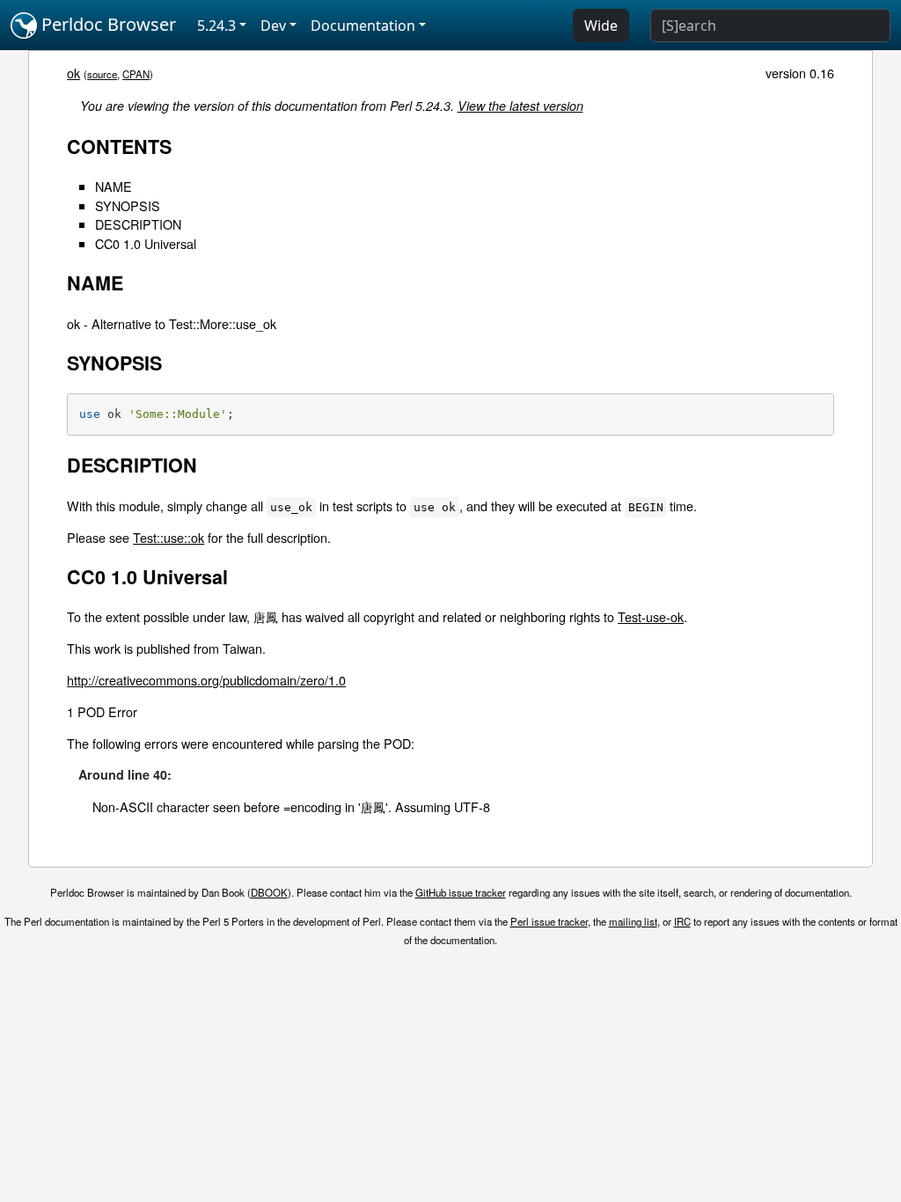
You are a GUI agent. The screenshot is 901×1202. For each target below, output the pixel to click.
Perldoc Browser (106, 24)
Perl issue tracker (549, 921)
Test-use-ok (651, 616)
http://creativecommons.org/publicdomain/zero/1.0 (206, 680)
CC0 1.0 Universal (145, 243)
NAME (113, 186)
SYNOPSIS (127, 205)
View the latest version (520, 105)
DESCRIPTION (138, 224)
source (102, 74)
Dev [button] (273, 25)
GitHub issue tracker (460, 892)
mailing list (633, 921)
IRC (682, 921)
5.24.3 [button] (216, 25)
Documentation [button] (363, 25)
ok (73, 72)
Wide (601, 25)
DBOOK (269, 892)
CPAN (136, 74)
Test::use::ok (168, 537)
